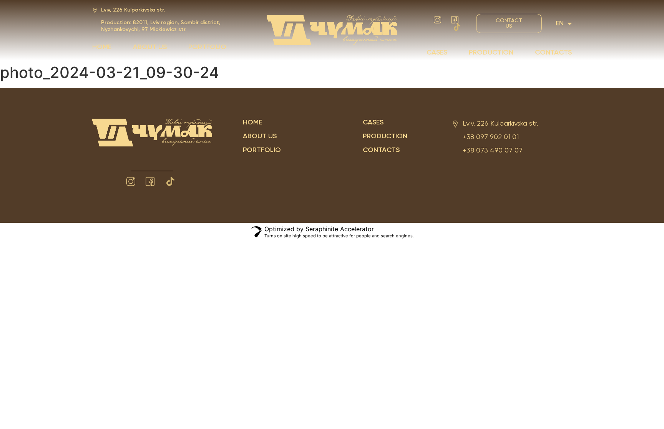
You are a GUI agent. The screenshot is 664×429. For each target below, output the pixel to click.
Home (101, 47)
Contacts (553, 52)
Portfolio (207, 47)
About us (150, 47)
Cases (437, 52)
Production (491, 52)
